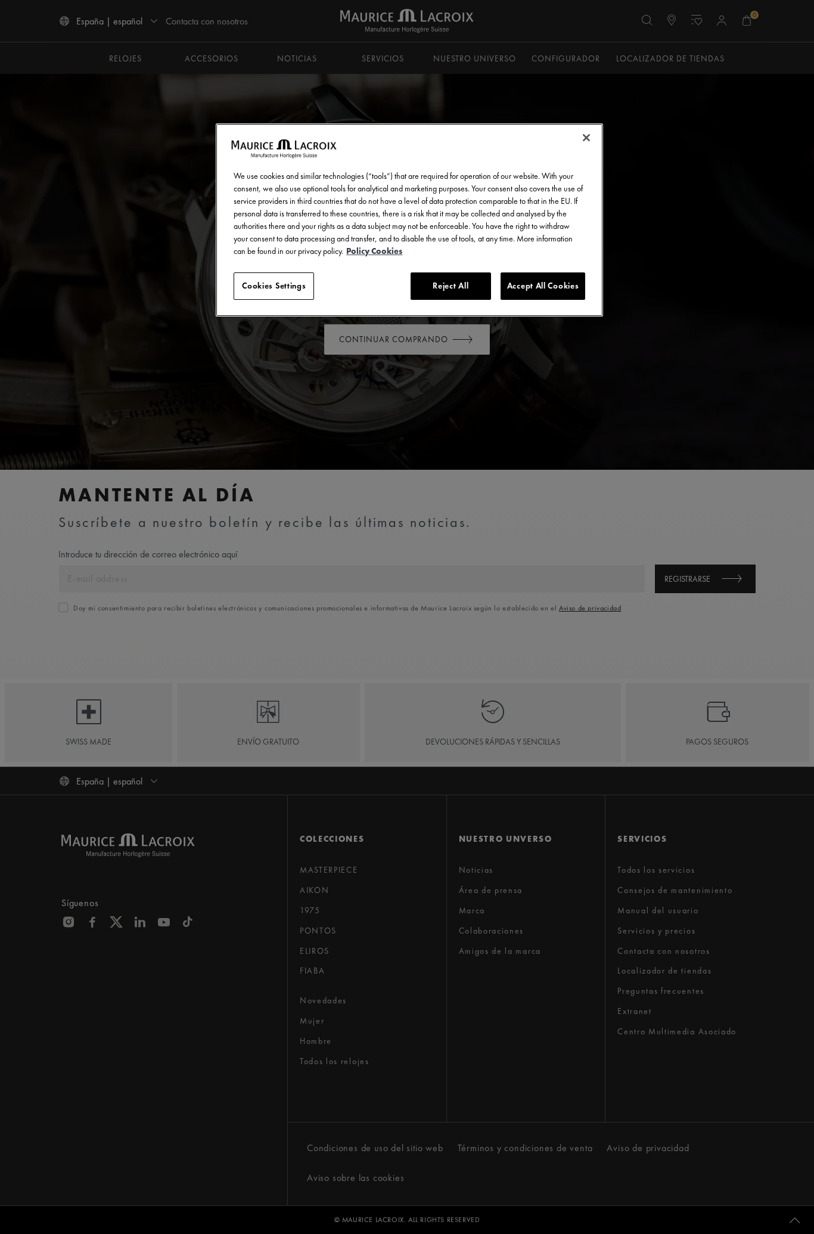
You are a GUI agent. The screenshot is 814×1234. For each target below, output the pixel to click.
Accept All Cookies (543, 285)
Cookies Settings (274, 285)
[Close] (586, 138)
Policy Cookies (374, 251)
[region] (409, 220)
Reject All (450, 285)
